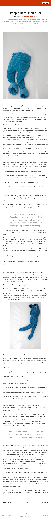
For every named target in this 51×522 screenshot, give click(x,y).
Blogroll (29, 516)
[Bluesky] (24, 513)
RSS (25, 516)
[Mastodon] (26, 513)
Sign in (39, 3)
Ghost (47, 515)
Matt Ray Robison (17, 16)
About (21, 516)
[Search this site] (35, 3)
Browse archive (25, 502)
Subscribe (45, 3)
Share (25, 27)
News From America (28, 16)
